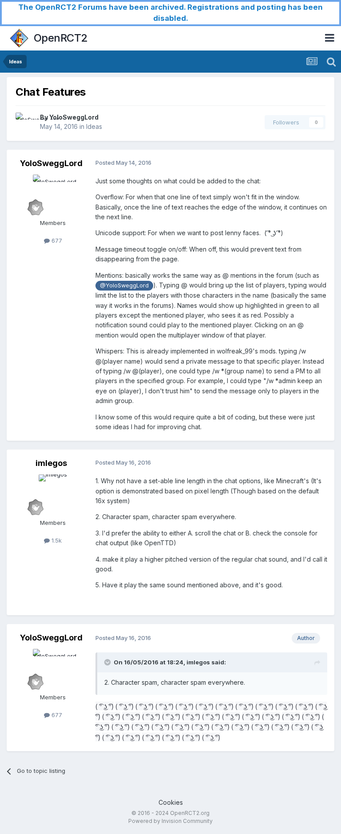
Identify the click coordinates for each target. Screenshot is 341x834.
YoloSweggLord (74, 117)
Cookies (171, 802)
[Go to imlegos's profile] (53, 494)
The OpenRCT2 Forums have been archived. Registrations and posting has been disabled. (170, 13)
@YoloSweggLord (124, 285)
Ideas (94, 126)
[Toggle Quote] (108, 662)
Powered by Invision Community (170, 821)
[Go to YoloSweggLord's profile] (25, 122)
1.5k (56, 540)
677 (56, 240)
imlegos (51, 463)
